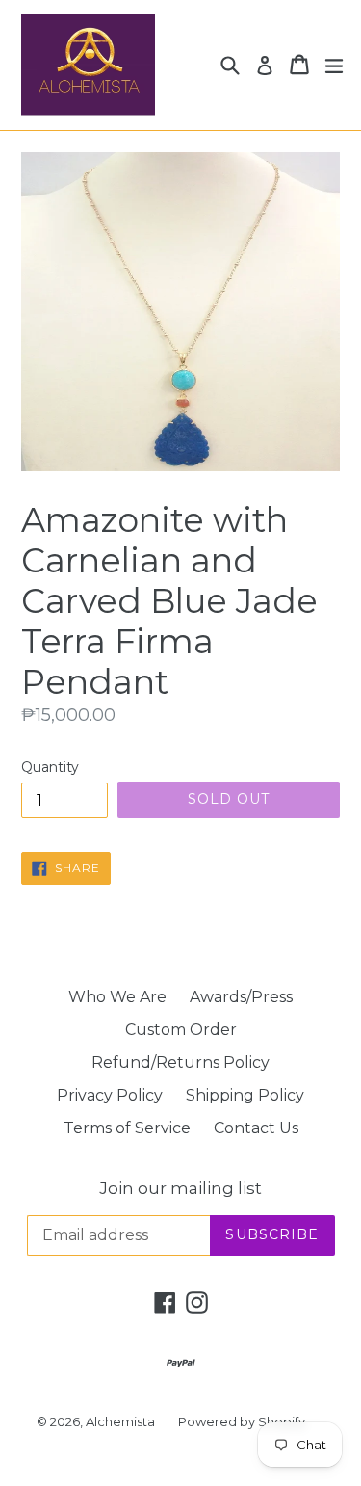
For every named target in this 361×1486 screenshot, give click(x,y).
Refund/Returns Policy (180, 1062)
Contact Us (256, 1128)
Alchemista (120, 1421)
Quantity (50, 767)
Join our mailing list (180, 1188)
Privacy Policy (110, 1095)
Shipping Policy (245, 1095)
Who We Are (117, 997)
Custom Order (181, 1030)
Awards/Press (241, 997)
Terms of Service (127, 1128)
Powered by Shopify (241, 1421)
